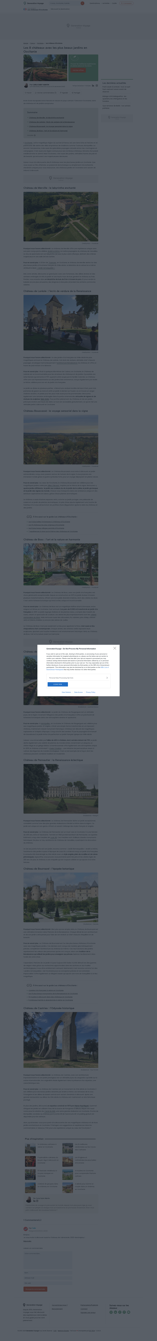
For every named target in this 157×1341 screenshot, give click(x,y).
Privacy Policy (90, 692)
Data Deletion (66, 692)
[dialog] (78, 670)
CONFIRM (58, 684)
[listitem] (78, 678)
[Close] (115, 649)
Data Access (78, 692)
